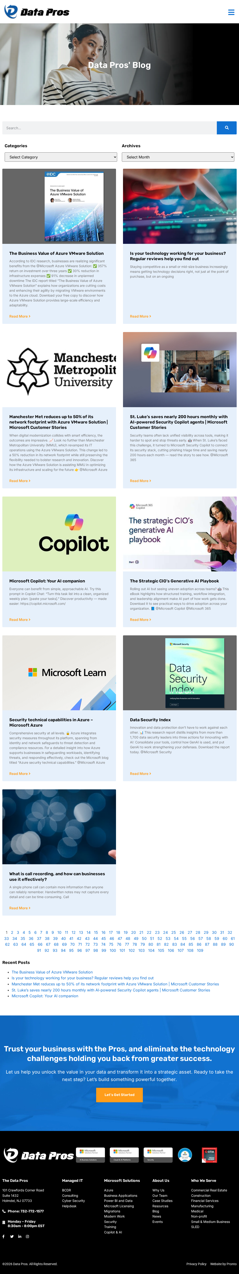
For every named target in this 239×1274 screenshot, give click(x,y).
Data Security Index (150, 719)
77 (127, 944)
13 (81, 932)
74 (103, 944)
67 (48, 944)
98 (95, 950)
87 (207, 944)
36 (31, 938)
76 (119, 944)
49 (136, 938)
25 (173, 932)
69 (64, 944)
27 (190, 932)
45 (103, 938)
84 (182, 944)
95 (71, 950)
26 (181, 932)
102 (132, 950)
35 (23, 938)
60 (225, 938)
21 (141, 932)
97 (87, 950)
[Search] (227, 127)
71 (80, 944)
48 (128, 938)
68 (56, 944)
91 (39, 950)
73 (95, 944)
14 (89, 932)
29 (206, 932)
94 (63, 950)
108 (190, 950)
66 (40, 944)
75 (111, 944)
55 (184, 938)
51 (152, 938)
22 (149, 932)
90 (231, 944)
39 (55, 938)
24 (165, 932)
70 (72, 944)
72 (87, 944)
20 (133, 932)
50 (144, 938)
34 (14, 938)
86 (199, 944)
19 (126, 932)
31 (222, 932)
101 (122, 950)
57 (200, 938)
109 (200, 950)
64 (23, 944)
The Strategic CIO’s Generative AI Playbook (174, 581)
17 (111, 932)
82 (166, 944)
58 (208, 938)
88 (215, 944)
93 (55, 950)
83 (174, 944)
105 (161, 950)
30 (214, 932)
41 (71, 938)
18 (118, 932)
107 (181, 950)
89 (223, 944)
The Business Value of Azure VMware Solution (56, 253)
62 (7, 944)
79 (143, 944)
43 (87, 938)
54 (176, 938)
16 (103, 932)
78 (135, 944)
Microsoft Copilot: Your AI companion (47, 581)
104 (151, 950)
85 (191, 944)
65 (32, 944)
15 (96, 932)
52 (160, 938)
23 (157, 932)
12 (74, 932)
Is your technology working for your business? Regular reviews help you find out (178, 256)
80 (150, 944)
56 (192, 938)
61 (233, 938)
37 (39, 938)
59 (216, 938)
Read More (19, 316)
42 (79, 938)
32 (230, 932)
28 (198, 932)
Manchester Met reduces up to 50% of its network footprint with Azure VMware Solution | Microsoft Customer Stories (58, 422)
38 (47, 938)
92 (47, 950)
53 (168, 938)
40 (63, 938)
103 (141, 950)
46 (111, 938)
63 (15, 944)
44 (95, 938)
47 (120, 938)
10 (59, 932)
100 (113, 950)
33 (6, 938)
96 (79, 950)
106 (171, 950)
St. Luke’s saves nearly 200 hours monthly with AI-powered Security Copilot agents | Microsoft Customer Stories (179, 422)
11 (66, 932)
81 (159, 944)
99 (104, 950)
